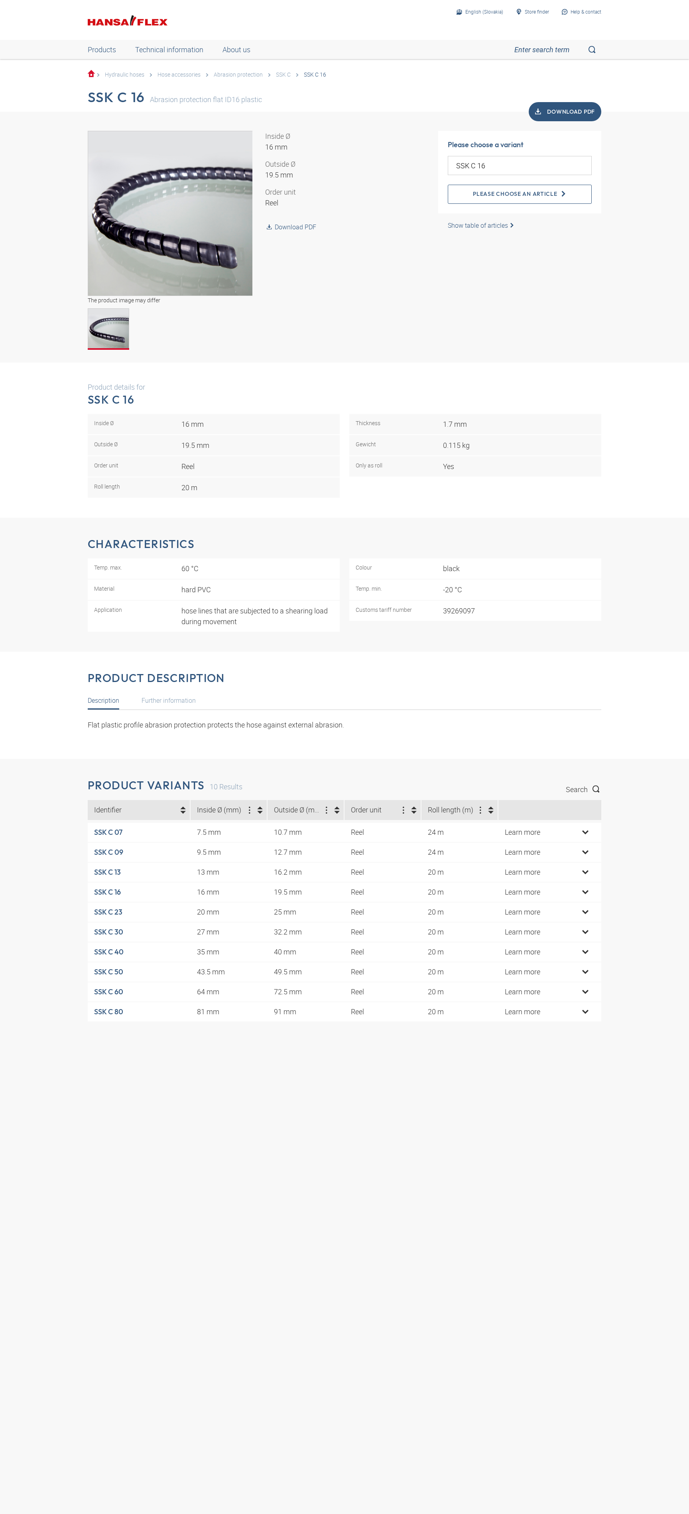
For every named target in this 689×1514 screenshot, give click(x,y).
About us (236, 49)
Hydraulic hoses (124, 74)
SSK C (283, 74)
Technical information (169, 49)
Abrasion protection (238, 74)
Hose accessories (179, 74)
